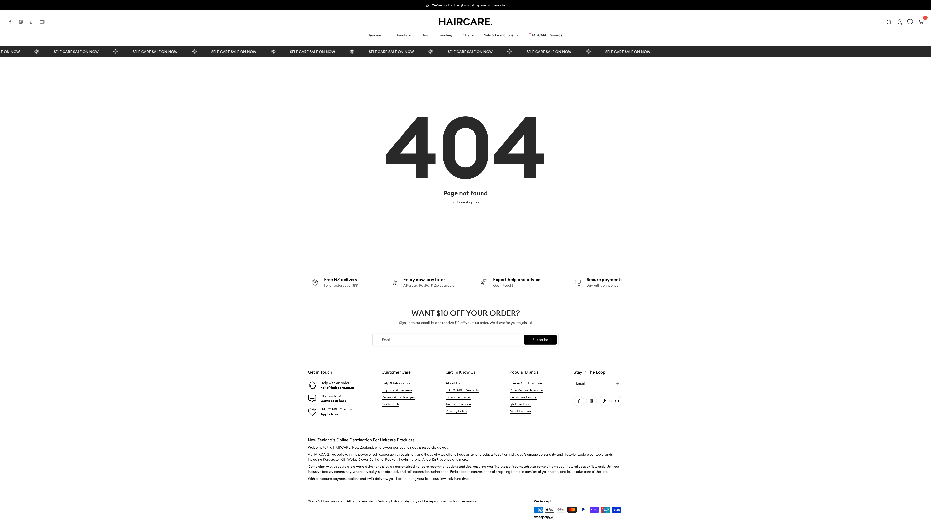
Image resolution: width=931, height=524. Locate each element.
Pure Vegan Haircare (526, 390)
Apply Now (329, 414)
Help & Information (396, 383)
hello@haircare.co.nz (337, 387)
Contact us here (333, 401)
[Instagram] (21, 21)
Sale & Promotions (498, 35)
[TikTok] (31, 21)
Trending (445, 35)
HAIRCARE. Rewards (462, 390)
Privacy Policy (456, 411)
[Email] (42, 21)
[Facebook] (10, 21)
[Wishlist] (910, 21)
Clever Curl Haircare (526, 383)
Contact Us (390, 404)
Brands (401, 35)
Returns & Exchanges (398, 397)
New (424, 35)
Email (580, 383)
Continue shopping (465, 202)
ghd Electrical (520, 404)
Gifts (466, 35)
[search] (888, 22)
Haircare (374, 35)
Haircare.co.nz (333, 501)
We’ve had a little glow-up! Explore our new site (468, 5)
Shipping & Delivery (397, 390)
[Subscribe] (617, 383)
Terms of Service (458, 404)
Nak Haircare (520, 411)
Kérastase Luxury (523, 397)
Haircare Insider (458, 397)
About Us (453, 383)
